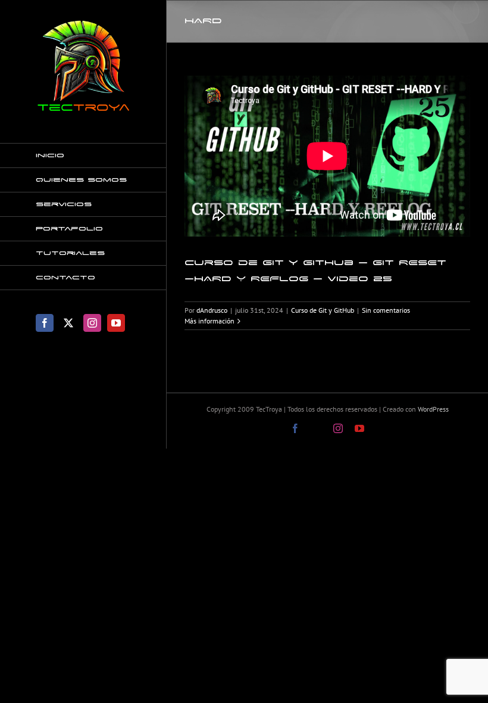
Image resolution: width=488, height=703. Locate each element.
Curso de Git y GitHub (322, 310)
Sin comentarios (386, 310)
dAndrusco (211, 310)
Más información (209, 320)
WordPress (433, 409)
